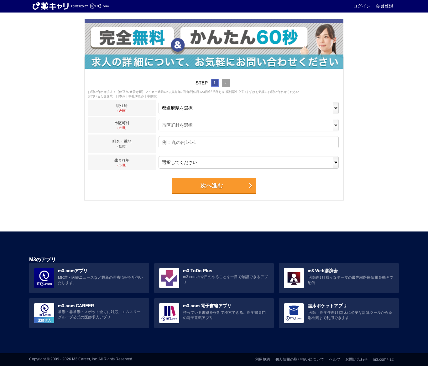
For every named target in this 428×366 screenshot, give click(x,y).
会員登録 (384, 5)
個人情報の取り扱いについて (299, 359)
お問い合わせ (356, 359)
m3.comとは (383, 359)
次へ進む (212, 185)
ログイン (362, 5)
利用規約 (262, 359)
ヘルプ (334, 359)
